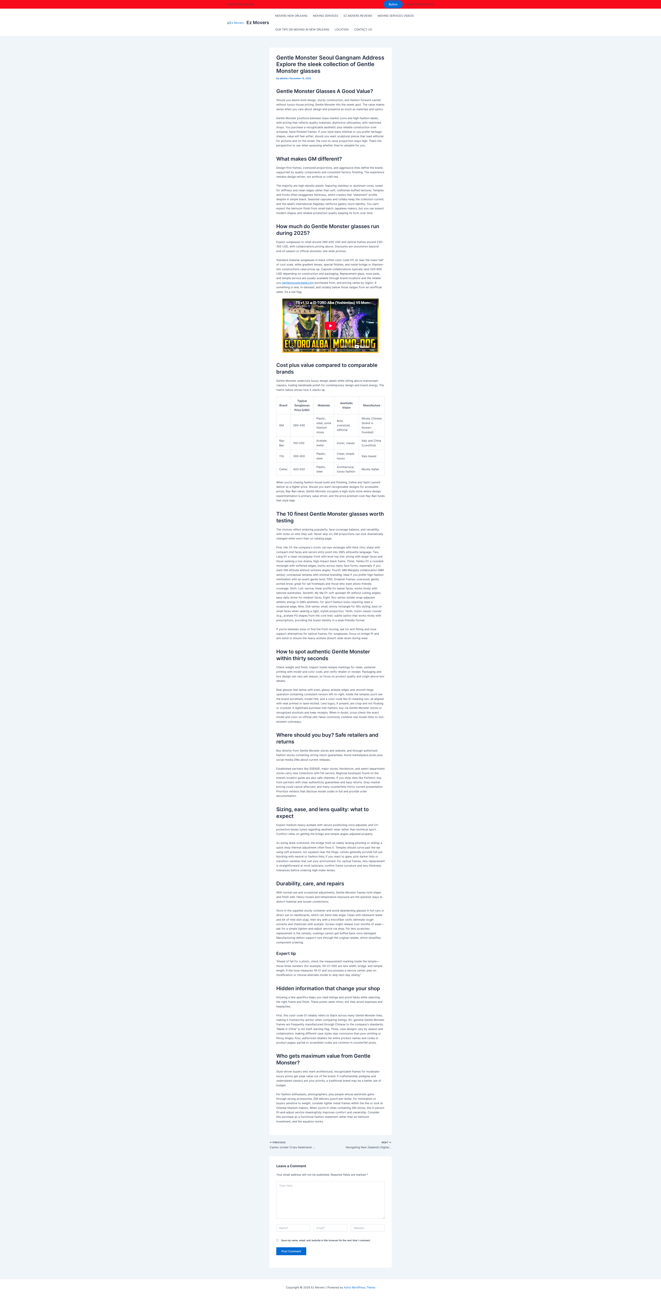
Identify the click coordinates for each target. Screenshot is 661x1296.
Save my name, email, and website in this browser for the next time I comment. (326, 1240)
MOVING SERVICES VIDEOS (396, 15)
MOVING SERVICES (325, 15)
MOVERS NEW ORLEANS (291, 15)
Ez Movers (257, 22)
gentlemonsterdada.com (298, 282)
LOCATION (342, 29)
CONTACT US (363, 29)
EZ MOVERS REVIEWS (358, 15)
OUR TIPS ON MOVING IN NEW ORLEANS (302, 29)
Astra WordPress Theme (359, 1287)
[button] (393, 4)
